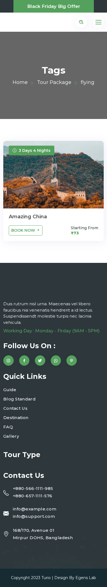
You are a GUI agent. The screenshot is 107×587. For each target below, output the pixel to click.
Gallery (11, 436)
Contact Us (15, 408)
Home (20, 82)
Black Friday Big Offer (53, 6)
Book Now (23, 230)
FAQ (8, 426)
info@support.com (34, 516)
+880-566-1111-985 (33, 488)
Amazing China (28, 217)
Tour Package (54, 82)
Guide (9, 389)
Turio (46, 577)
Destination (15, 417)
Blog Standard (19, 399)
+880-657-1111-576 (32, 495)
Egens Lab (85, 577)
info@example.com (34, 509)
